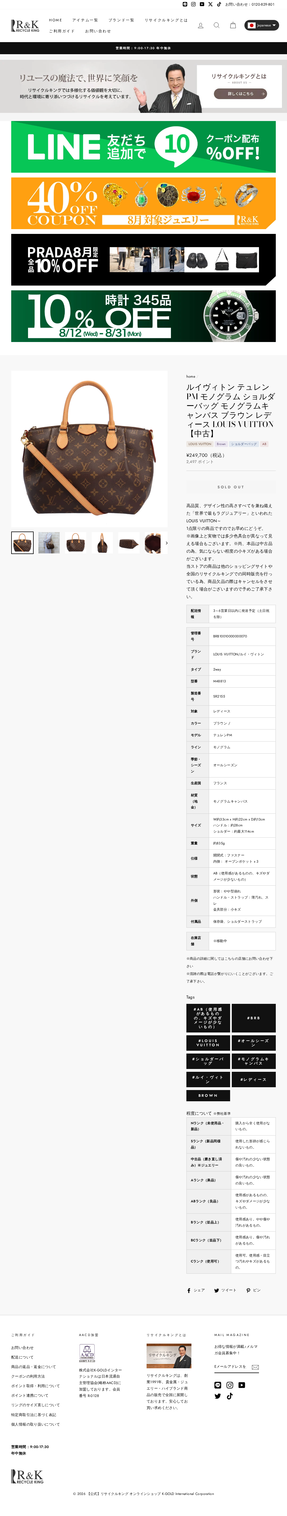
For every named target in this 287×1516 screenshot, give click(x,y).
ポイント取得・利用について (35, 1386)
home (191, 376)
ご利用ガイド (62, 31)
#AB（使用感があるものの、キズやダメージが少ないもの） (208, 1018)
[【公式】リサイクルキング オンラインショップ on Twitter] (217, 1396)
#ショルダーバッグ (208, 1061)
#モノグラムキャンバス (254, 1061)
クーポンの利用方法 (28, 1376)
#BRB (254, 1018)
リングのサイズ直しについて (35, 1405)
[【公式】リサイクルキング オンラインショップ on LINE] (217, 1385)
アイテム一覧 (85, 20)
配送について (22, 1357)
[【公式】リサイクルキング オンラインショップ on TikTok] (229, 1396)
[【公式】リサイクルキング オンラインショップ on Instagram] (229, 1385)
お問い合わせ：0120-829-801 (249, 4)
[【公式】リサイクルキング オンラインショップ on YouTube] (242, 1385)
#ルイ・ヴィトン (208, 1079)
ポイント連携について (30, 1395)
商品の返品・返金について (33, 1366)
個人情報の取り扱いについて (35, 1424)
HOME (55, 20)
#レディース (253, 1079)
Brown (208, 1095)
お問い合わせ (98, 31)
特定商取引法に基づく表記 (33, 1414)
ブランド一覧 (121, 20)
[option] (143, 48)
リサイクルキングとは (166, 20)
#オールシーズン (254, 1043)
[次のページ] (164, 543)
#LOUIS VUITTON (208, 1043)
